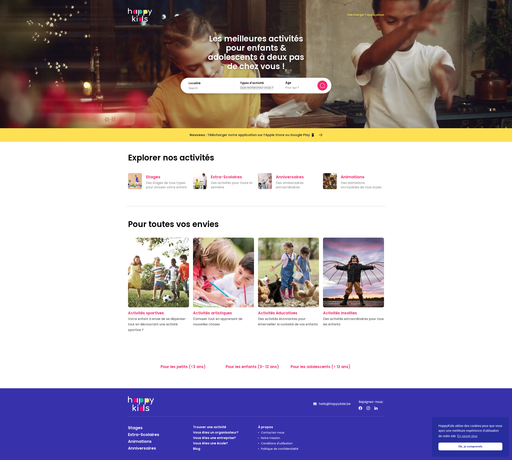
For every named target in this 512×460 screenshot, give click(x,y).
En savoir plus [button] (467, 436)
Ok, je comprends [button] (470, 446)
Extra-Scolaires (143, 435)
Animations (140, 441)
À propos (265, 427)
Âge (288, 83)
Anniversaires (142, 448)
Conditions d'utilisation (277, 443)
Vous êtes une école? (210, 443)
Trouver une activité (209, 427)
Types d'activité (252, 83)
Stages (135, 428)
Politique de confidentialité (279, 449)
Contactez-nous (272, 433)
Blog (196, 449)
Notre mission (270, 438)
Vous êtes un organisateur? (215, 432)
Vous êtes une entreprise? (214, 438)
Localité (195, 83)
